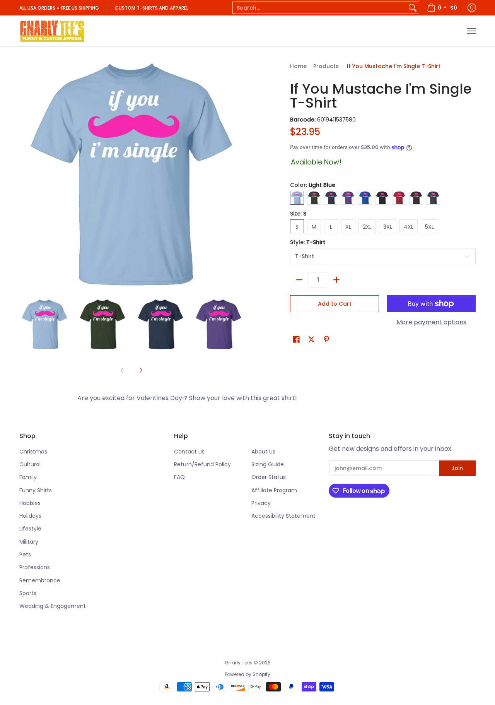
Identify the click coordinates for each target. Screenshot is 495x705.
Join (457, 468)
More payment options (431, 322)
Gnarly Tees (239, 662)
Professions (34, 567)
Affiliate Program (274, 490)
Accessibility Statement (283, 516)
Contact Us (189, 451)
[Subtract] (299, 280)
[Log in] (472, 7)
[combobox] (319, 8)
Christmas (33, 451)
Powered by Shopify (247, 674)
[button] (296, 339)
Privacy (261, 503)
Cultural (30, 464)
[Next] (140, 370)
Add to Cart (335, 304)
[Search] (412, 8)
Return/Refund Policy (202, 464)
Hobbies (30, 503)
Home (298, 66)
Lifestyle (30, 528)
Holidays (30, 516)
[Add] (336, 280)
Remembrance (39, 580)
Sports (27, 593)
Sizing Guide (267, 464)
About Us (263, 451)
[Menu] (471, 30)
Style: (307, 242)
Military (28, 542)
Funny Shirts (35, 490)
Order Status (268, 477)
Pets (25, 554)
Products (326, 66)
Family (28, 477)
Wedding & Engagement (52, 606)
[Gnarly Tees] (52, 30)
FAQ (179, 477)
